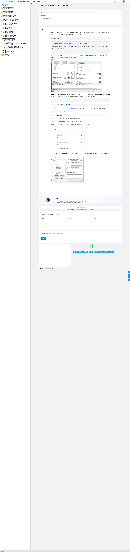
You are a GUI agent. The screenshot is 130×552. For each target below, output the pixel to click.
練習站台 (33, 1)
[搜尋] (124, 1)
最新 (21, 1)
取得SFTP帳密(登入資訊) (47, 18)
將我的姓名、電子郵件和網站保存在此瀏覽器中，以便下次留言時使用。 (52, 233)
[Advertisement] (105, 17)
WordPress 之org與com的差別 (92, 99)
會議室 (43, 1)
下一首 (56, 268)
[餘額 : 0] (1, 551)
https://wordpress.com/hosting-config (75, 121)
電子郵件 (70, 218)
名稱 (43, 218)
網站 (95, 218)
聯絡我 (46, 1)
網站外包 (38, 1)
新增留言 (43, 223)
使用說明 (24, 1)
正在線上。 (126, 551)
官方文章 (60, 186)
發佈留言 (43, 238)
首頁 (18, 1)
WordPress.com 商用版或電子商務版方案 (66, 108)
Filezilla (73, 43)
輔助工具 (28, 1)
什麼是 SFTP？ (45, 15)
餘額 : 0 (3, 551)
